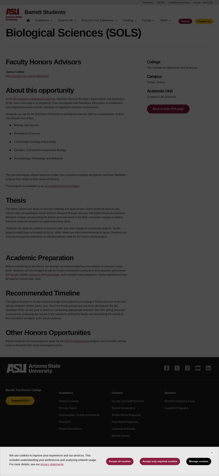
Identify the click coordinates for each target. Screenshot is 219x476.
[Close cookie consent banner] (211, 453)
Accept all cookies (120, 461)
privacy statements (52, 464)
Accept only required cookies (159, 461)
